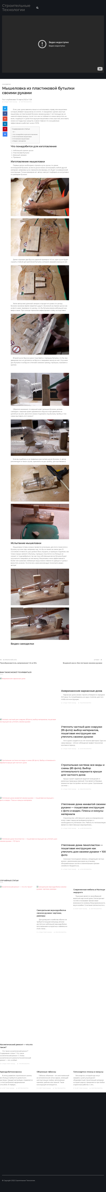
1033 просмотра (96, 1088)
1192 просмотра (60, 1088)
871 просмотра (23, 1088)
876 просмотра (61, 932)
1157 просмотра (26, 102)
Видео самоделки (19, 141)
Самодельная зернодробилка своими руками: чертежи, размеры (51, 913)
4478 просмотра (86, 828)
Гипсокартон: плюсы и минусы (88, 1072)
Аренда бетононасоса (10, 1072)
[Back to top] (100, 1186)
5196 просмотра (85, 789)
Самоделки (6, 84)
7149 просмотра (85, 703)
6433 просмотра (86, 748)
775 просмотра (24, 1063)
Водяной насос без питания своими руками (82, 663)
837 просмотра (96, 908)
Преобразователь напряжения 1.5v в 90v (18, 663)
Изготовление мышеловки (22, 136)
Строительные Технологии (16, 7)
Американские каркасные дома (81, 690)
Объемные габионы (46, 1072)
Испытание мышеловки (21, 139)
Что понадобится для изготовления (25, 134)
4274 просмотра (86, 869)
